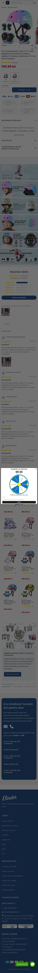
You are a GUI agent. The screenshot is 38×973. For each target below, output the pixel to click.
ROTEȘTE (19, 502)
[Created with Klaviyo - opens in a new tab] (19, 504)
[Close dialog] (36, 469)
